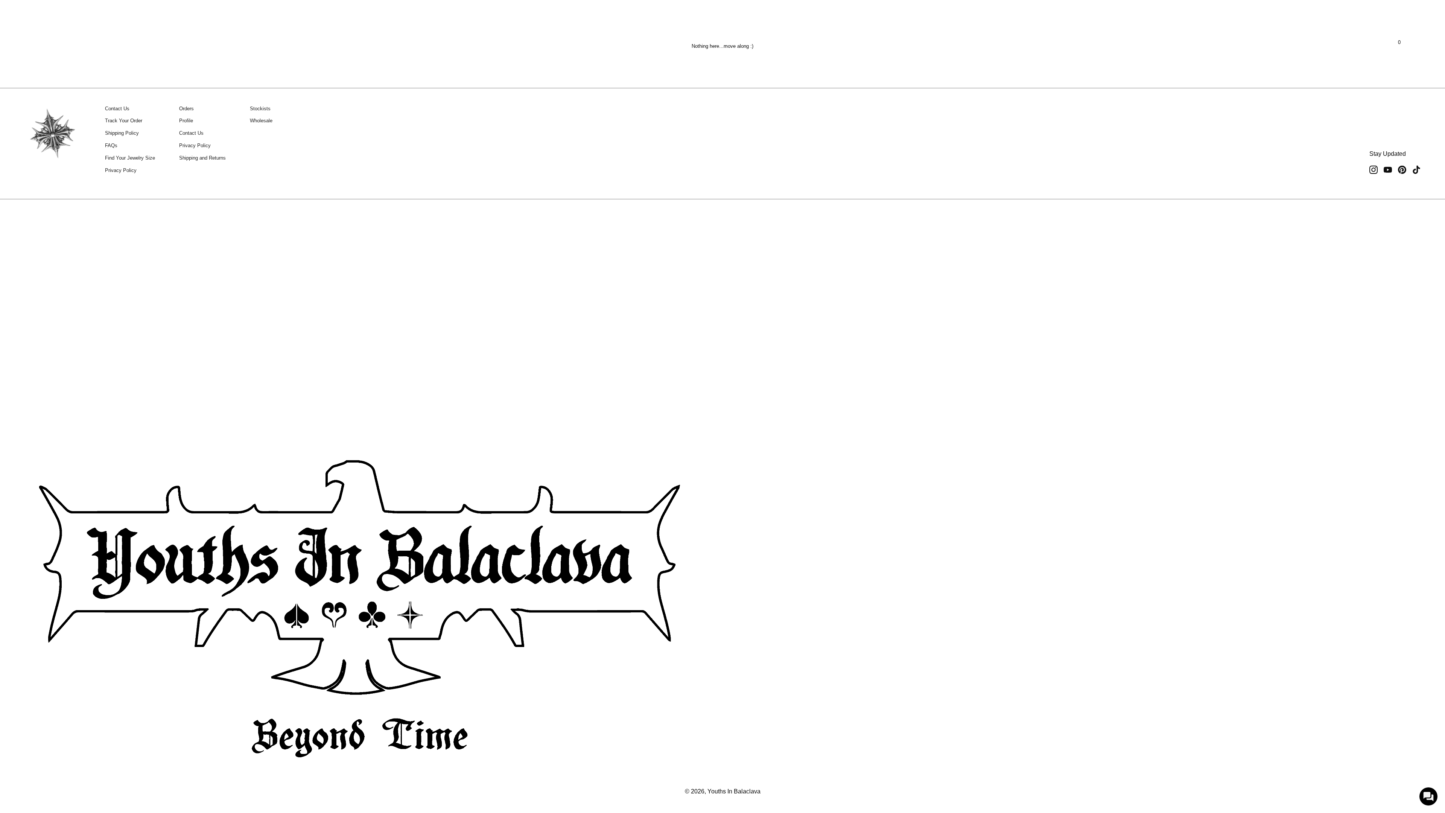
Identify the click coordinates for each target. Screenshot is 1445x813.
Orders (186, 108)
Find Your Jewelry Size (130, 158)
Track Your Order (123, 120)
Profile (186, 120)
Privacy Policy (121, 170)
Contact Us (117, 108)
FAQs (111, 145)
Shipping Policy (122, 133)
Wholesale (261, 120)
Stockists (260, 108)
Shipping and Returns (202, 158)
